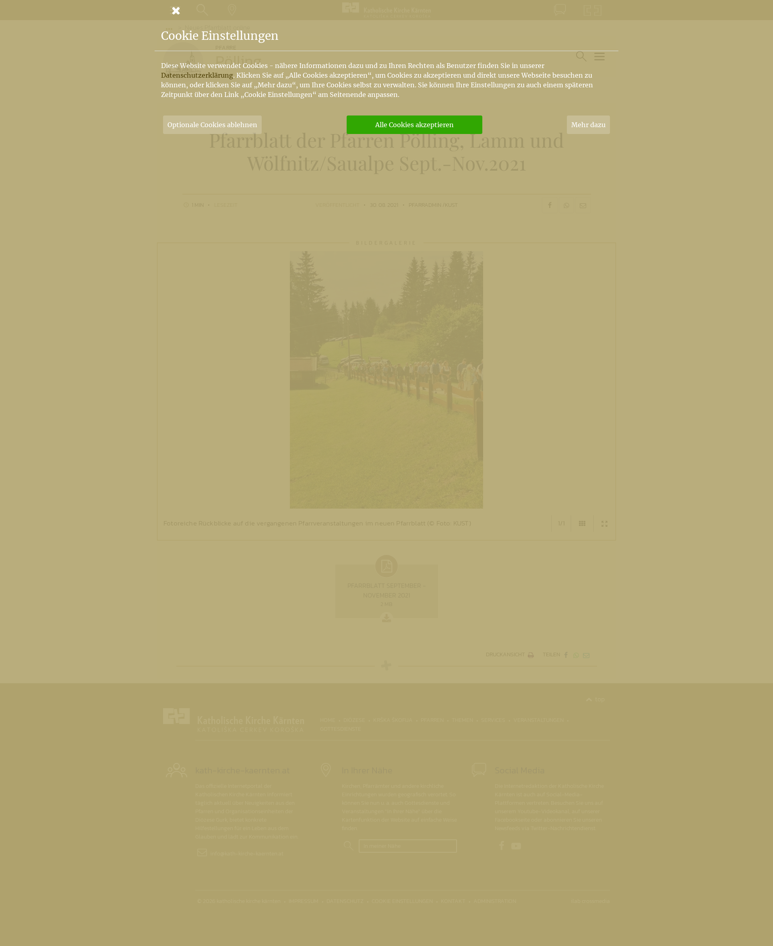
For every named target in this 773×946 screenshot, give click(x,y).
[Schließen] (386, 10)
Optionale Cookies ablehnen (212, 125)
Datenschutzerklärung (197, 75)
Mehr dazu (588, 125)
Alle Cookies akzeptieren (414, 125)
